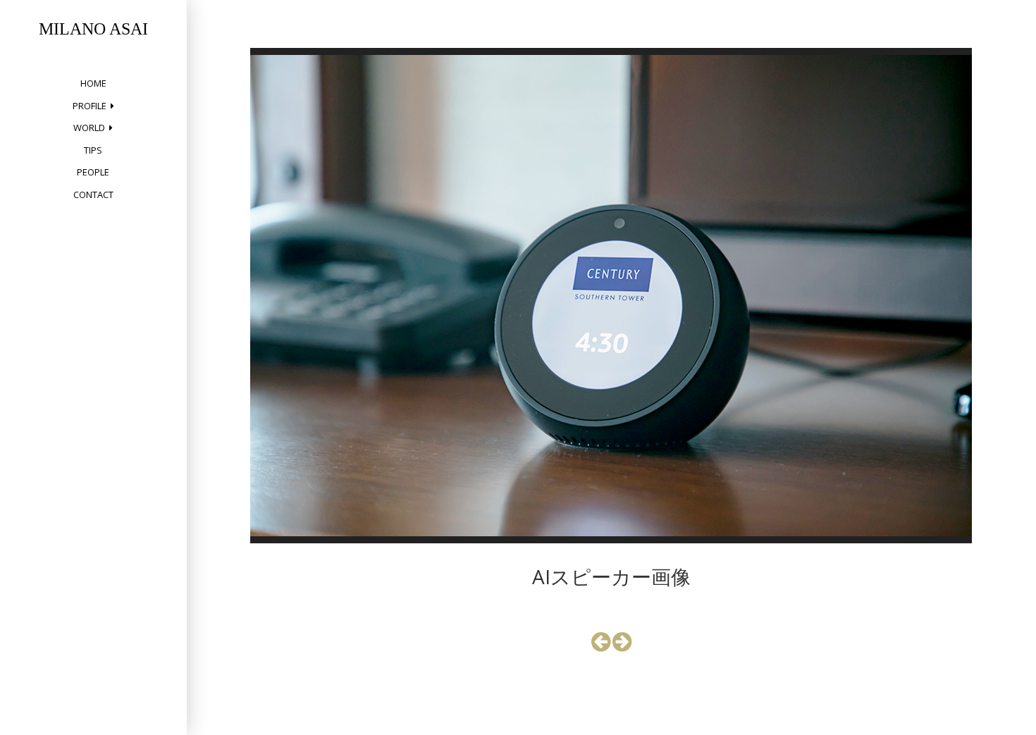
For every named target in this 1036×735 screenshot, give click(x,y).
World (89, 127)
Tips (93, 150)
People (93, 172)
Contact (93, 194)
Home (93, 83)
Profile (89, 105)
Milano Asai (93, 29)
